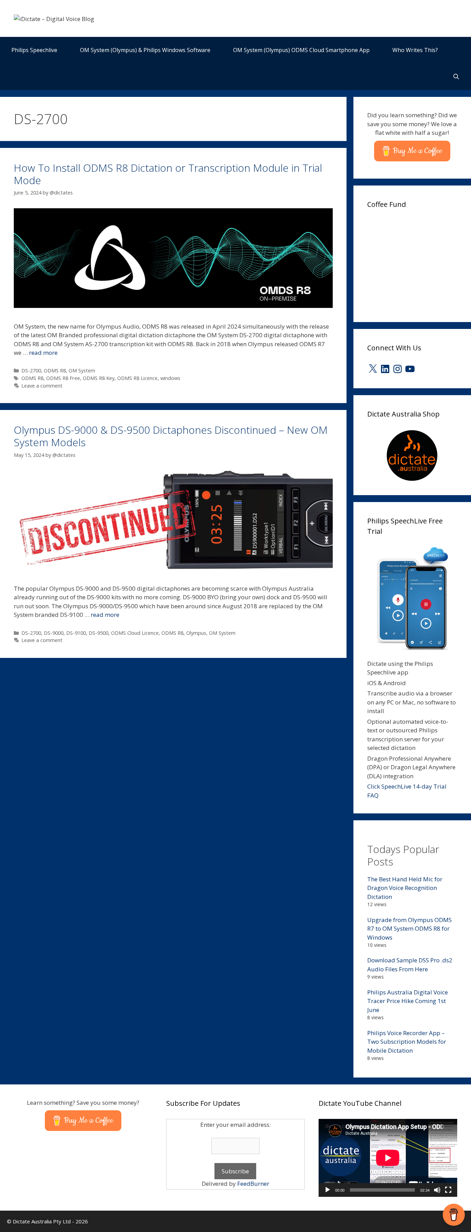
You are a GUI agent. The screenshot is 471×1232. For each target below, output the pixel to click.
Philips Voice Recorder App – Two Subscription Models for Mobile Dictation (406, 1041)
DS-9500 (98, 633)
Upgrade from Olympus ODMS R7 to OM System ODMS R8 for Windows (409, 928)
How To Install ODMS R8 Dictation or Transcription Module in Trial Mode (168, 174)
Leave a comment (41, 385)
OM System (82, 370)
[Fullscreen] (448, 1189)
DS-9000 (53, 633)
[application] (388, 1158)
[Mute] (437, 1189)
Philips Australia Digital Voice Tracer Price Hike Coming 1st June (407, 1001)
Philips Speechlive (34, 50)
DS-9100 (76, 633)
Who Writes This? (415, 50)
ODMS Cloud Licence (135, 633)
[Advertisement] (419, 263)
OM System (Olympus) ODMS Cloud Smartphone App (301, 50)
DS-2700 (31, 370)
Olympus (196, 633)
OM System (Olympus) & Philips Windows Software (145, 50)
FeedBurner (253, 1184)
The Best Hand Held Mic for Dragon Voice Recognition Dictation (404, 888)
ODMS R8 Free (63, 378)
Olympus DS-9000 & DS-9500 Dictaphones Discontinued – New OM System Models (171, 436)
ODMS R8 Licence (137, 378)
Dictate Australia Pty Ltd (42, 1221)
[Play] (327, 1189)
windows (170, 378)
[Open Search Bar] (456, 76)
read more (43, 353)
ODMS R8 (55, 370)
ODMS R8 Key (98, 378)
